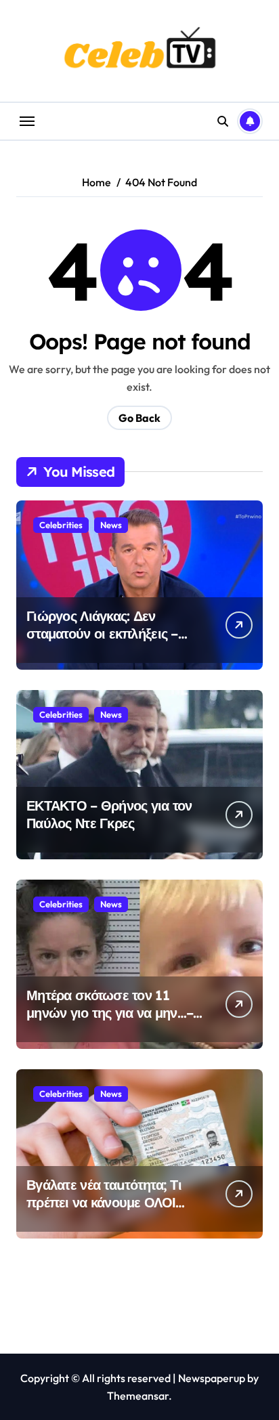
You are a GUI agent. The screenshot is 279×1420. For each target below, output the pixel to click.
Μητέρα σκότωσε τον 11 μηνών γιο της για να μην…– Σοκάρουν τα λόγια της (109, 1013)
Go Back (139, 418)
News (111, 524)
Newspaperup (211, 1378)
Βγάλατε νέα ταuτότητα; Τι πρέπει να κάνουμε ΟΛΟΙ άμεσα (103, 1202)
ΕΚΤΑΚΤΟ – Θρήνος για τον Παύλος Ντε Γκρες (109, 814)
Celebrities (61, 524)
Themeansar (138, 1395)
